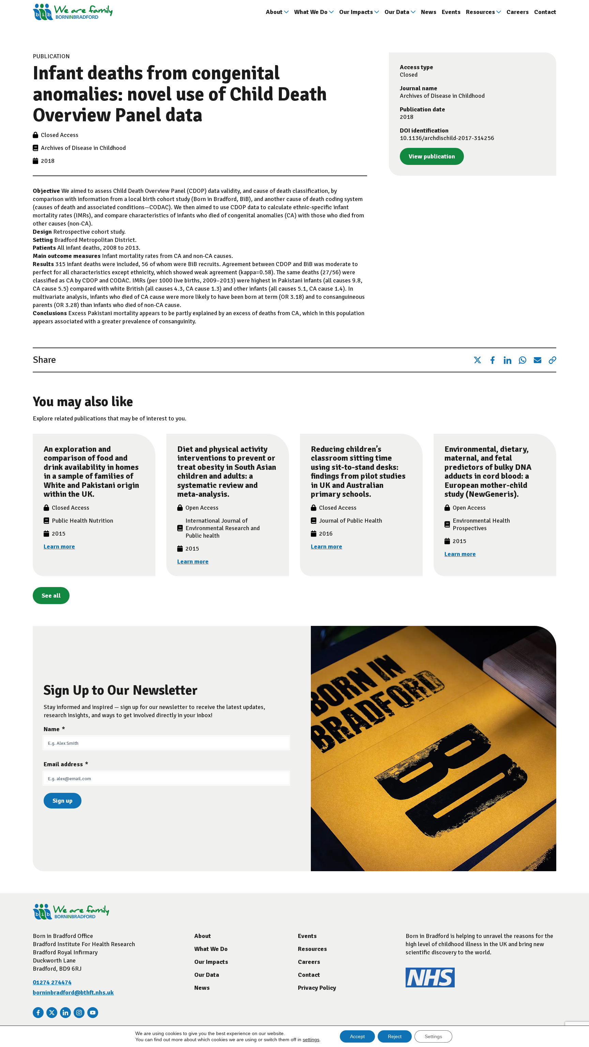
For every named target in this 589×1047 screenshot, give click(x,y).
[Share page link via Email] (537, 360)
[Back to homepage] (72, 12)
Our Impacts (356, 12)
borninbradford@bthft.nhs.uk (73, 992)
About (274, 12)
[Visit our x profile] (51, 1012)
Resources (480, 12)
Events (451, 12)
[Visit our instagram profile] (79, 1012)
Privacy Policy (317, 987)
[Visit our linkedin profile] (65, 1012)
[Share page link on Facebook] (492, 360)
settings (311, 1039)
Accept (357, 1036)
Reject (395, 1036)
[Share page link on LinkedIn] (507, 360)
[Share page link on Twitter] (477, 360)
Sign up (62, 800)
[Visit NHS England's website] (430, 985)
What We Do (311, 12)
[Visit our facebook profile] (38, 1012)
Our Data (396, 12)
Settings (433, 1036)
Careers (518, 12)
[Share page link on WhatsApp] (522, 360)
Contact (545, 12)
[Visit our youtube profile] (92, 1012)
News (428, 12)
